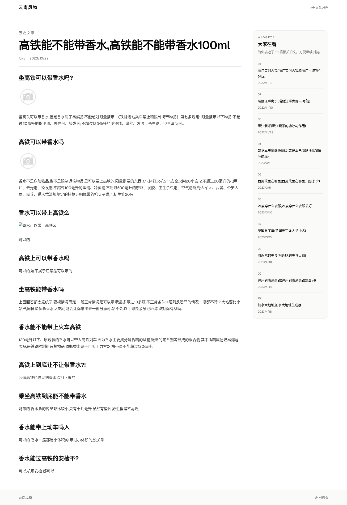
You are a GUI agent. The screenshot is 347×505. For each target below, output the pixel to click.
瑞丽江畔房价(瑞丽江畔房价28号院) (284, 101)
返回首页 (321, 497)
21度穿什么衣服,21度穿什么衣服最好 (285, 206)
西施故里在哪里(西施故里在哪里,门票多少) (289, 181)
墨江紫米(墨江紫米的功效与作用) (282, 126)
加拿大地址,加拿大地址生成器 (279, 305)
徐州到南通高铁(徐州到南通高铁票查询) (287, 280)
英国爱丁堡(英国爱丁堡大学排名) (282, 231)
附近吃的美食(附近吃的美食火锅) (282, 255)
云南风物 (28, 7)
